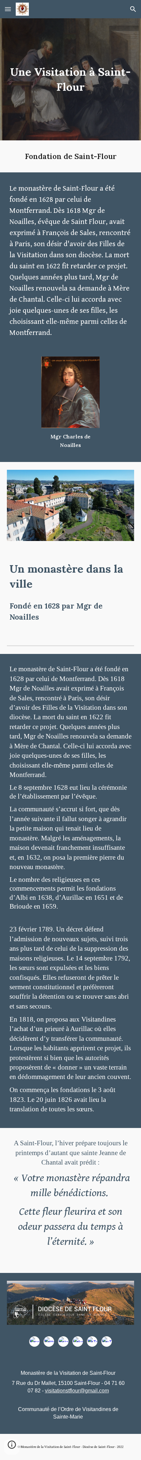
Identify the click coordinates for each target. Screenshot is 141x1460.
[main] (70, 79)
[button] (8, 9)
